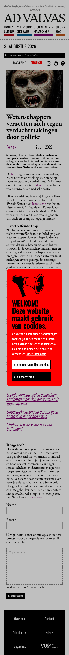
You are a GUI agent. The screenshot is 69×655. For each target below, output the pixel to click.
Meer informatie (36, 353)
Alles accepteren (24, 376)
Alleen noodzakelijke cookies (31, 364)
